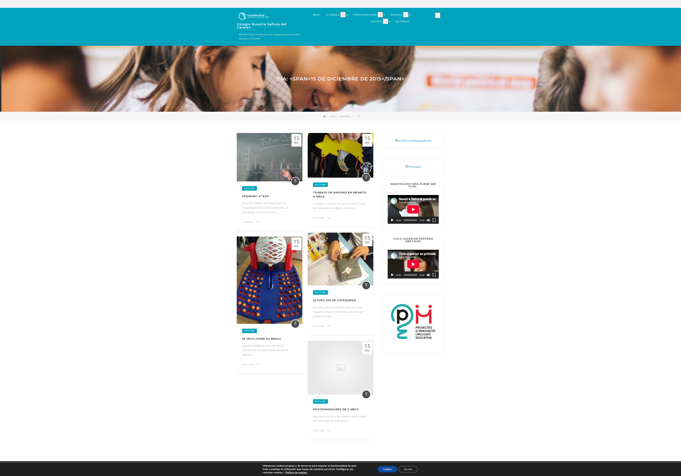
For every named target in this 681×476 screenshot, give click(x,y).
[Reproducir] (392, 220)
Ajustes (408, 469)
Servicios (431, 4)
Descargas (442, 4)
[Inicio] (325, 116)
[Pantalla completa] (434, 220)
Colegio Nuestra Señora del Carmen (262, 25)
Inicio (415, 4)
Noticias (436, 4)
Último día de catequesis (334, 300)
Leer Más (248, 222)
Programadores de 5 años (336, 409)
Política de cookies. (296, 472)
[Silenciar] (428, 220)
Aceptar (387, 469)
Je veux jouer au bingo (261, 338)
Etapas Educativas (426, 4)
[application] (413, 209)
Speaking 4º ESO (255, 196)
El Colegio (421, 4)
